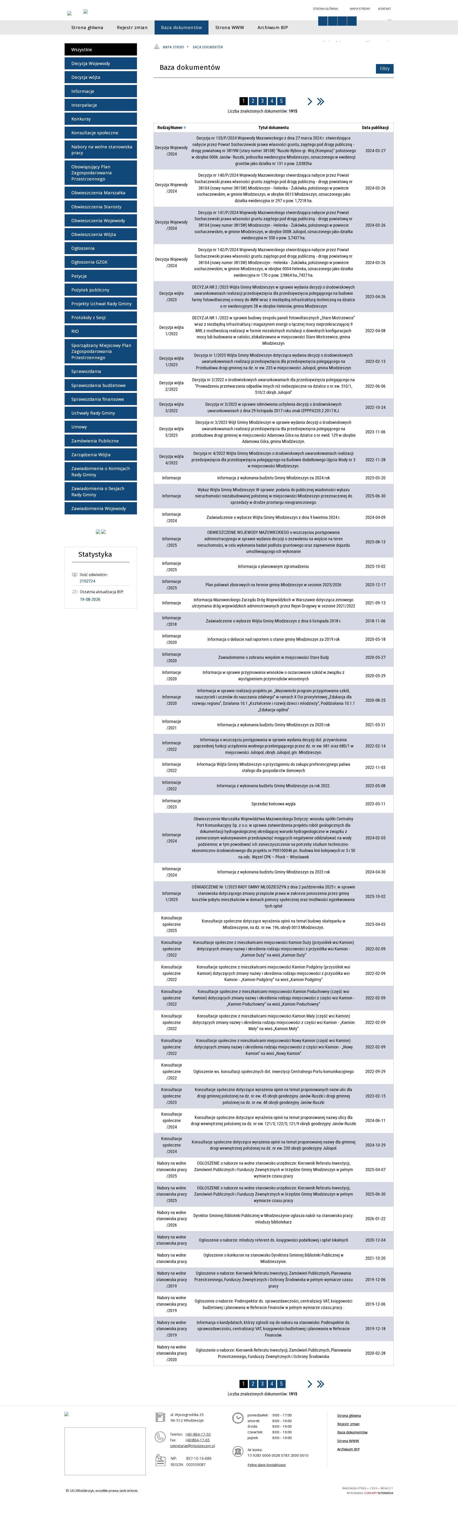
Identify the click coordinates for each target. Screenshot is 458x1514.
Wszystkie (81, 49)
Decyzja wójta (85, 77)
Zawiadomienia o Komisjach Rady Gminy (100, 471)
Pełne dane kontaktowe (267, 1464)
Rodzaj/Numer (169, 127)
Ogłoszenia (83, 248)
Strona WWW (348, 1440)
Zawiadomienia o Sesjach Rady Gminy (98, 491)
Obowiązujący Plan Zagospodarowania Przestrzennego (91, 173)
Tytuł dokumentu (273, 127)
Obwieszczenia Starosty (96, 207)
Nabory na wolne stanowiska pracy (101, 150)
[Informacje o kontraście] (351, 21)
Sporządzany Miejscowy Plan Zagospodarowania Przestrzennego (101, 351)
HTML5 (299, 1489)
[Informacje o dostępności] (323, 21)
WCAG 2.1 (324, 1489)
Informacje (82, 91)
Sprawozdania (86, 371)
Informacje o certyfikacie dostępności (245, 1490)
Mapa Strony (360, 8)
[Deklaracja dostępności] (332, 21)
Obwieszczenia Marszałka (98, 193)
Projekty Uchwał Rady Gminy (101, 303)
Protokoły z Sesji (88, 317)
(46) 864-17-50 (198, 1434)
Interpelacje (84, 105)
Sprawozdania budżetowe (98, 385)
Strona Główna (325, 8)
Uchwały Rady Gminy (93, 413)
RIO (75, 331)
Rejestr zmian (348, 1423)
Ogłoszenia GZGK (89, 262)
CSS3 (307, 1489)
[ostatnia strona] (321, 101)
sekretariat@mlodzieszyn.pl (192, 1445)
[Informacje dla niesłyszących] (342, 21)
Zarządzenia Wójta (91, 454)
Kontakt (384, 8)
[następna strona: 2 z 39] (310, 101)
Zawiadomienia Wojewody (98, 508)
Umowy (79, 427)
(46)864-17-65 (198, 1440)
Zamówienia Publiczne (95, 441)
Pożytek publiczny (90, 290)
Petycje (79, 276)
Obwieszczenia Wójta (93, 234)
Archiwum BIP (348, 1449)
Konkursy (81, 119)
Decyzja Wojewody (90, 63)
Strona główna (349, 1415)
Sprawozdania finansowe (97, 399)
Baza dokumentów (352, 1432)
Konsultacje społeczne (94, 132)
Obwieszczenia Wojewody (98, 220)
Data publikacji (375, 127)
